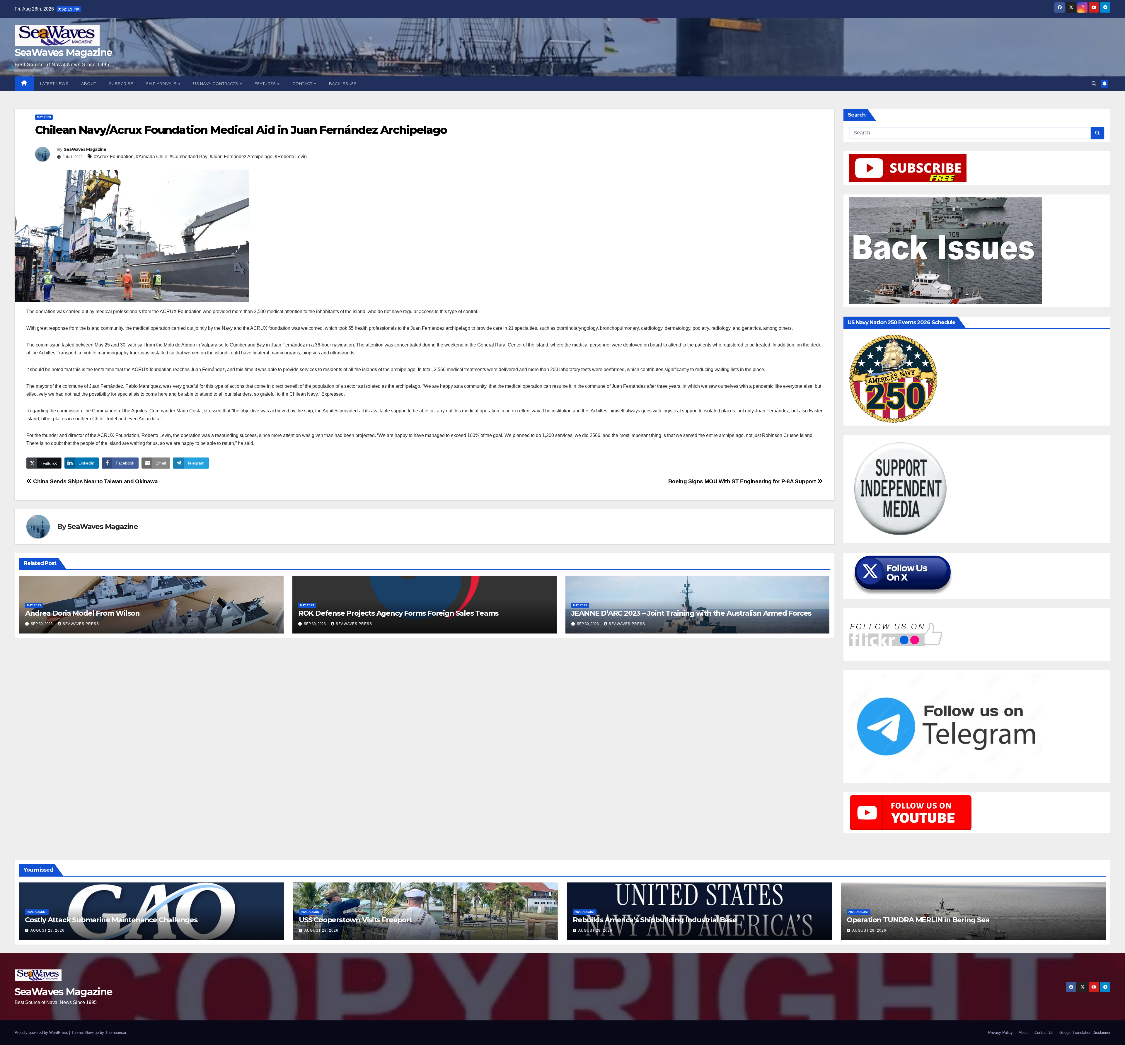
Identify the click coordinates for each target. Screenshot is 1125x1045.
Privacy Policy (1000, 1032)
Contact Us (1044, 1032)
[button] (1094, 83)
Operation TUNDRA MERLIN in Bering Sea (918, 920)
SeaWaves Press (81, 624)
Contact (302, 83)
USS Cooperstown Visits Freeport (355, 920)
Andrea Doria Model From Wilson (82, 613)
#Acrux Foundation (114, 156)
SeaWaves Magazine (63, 52)
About (88, 83)
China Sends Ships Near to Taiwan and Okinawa (95, 481)
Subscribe (121, 83)
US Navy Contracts (216, 83)
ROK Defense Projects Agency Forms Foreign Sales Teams (398, 613)
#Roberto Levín (291, 156)
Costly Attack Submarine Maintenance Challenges (111, 920)
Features (266, 83)
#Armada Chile (151, 156)
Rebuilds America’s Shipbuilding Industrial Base (655, 920)
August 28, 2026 (47, 930)
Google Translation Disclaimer (1084, 1032)
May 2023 (44, 117)
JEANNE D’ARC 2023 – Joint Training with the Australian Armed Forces (691, 613)
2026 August (37, 911)
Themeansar (115, 1032)
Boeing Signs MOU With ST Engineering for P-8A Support (742, 481)
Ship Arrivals (162, 83)
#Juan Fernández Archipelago (241, 156)
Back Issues (343, 83)
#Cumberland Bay (188, 156)
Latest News (54, 83)
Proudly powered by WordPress (42, 1032)
